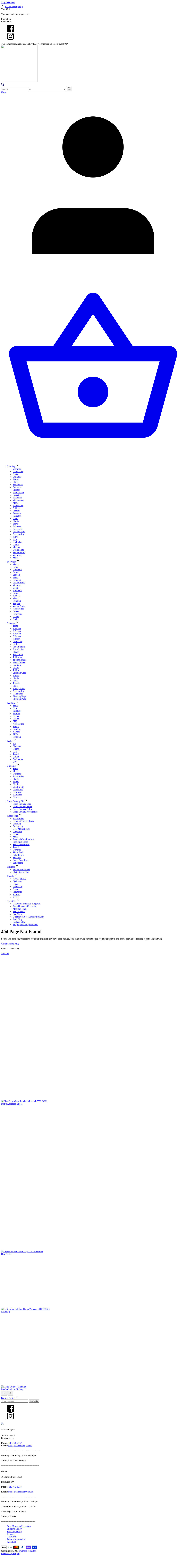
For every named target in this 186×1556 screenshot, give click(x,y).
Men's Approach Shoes (11, 1104)
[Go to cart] (93, 460)
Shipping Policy (14, 1529)
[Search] (2, 85)
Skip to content (8, 2)
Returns (10, 1534)
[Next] (10, 1393)
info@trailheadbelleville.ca (20, 1491)
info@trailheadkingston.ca (20, 1445)
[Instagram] (10, 39)
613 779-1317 (15, 1487)
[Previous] (4, 1393)
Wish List (11, 1542)
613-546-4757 (15, 1443)
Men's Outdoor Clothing (12, 1389)
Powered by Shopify (10, 1553)
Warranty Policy (14, 1531)
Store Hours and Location (19, 1526)
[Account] (93, 276)
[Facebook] (10, 31)
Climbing (5, 1311)
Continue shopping (10, 943)
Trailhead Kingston (27, 1551)
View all (5, 953)
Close (3, 92)
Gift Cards (12, 1536)
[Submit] (69, 89)
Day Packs (6, 1254)
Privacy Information (16, 1539)
